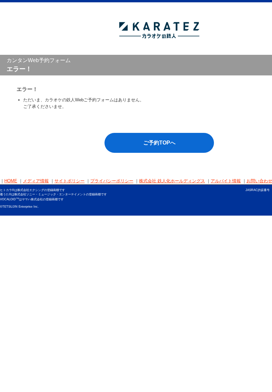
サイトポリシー (69, 180)
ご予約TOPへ (159, 143)
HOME (10, 180)
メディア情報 (36, 180)
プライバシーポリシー (111, 180)
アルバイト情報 (226, 180)
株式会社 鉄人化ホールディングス (172, 180)
